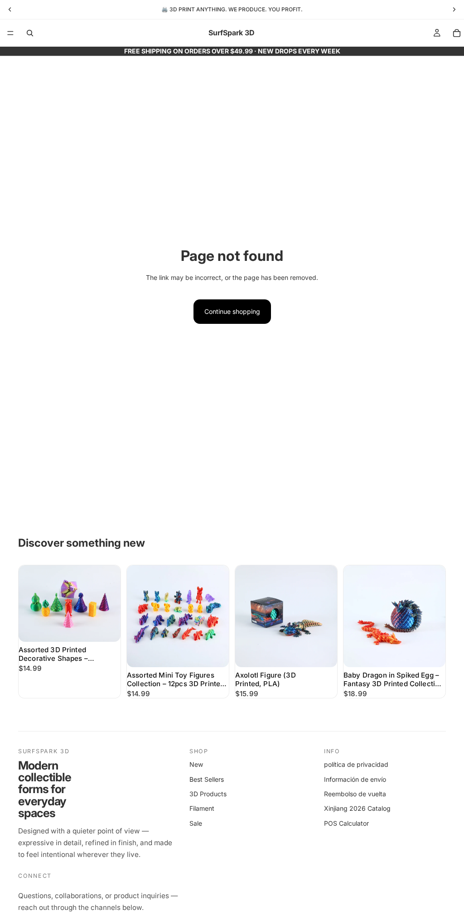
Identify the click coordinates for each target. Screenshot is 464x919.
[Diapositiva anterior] (29, 603)
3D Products (208, 794)
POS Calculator (346, 823)
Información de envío (355, 779)
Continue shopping (232, 311)
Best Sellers (206, 779)
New (196, 764)
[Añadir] (106, 628)
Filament (201, 808)
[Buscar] (30, 33)
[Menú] (10, 33)
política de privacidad (356, 764)
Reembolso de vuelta (355, 794)
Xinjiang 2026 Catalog (357, 808)
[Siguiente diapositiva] (111, 603)
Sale (195, 823)
